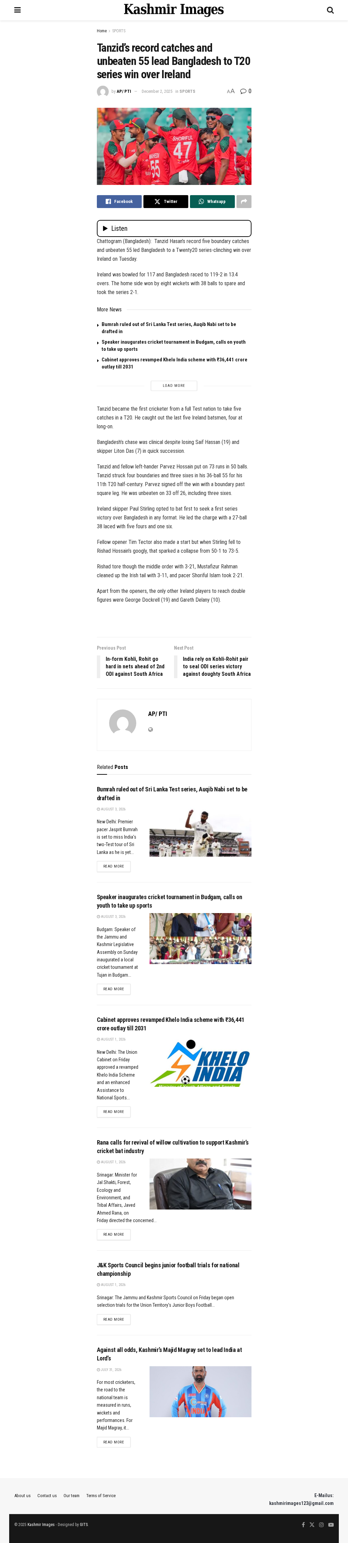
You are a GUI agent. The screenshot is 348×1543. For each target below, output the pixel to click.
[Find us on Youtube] (331, 1525)
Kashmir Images (41, 1524)
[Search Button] (330, 10)
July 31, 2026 (110, 1370)
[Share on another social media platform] (244, 201)
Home (102, 31)
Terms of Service (101, 1495)
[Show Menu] (17, 10)
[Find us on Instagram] (321, 1525)
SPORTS (118, 31)
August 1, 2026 (112, 1039)
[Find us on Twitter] (312, 1525)
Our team (72, 1495)
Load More (174, 385)
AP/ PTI (124, 91)
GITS (84, 1524)
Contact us (47, 1495)
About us (22, 1495)
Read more (117, 866)
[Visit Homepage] (174, 10)
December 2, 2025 (157, 91)
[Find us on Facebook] (303, 1525)
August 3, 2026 (112, 809)
